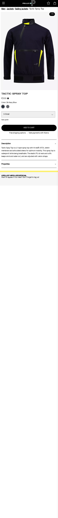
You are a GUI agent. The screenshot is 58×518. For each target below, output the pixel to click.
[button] (3, 3)
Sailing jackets (21, 9)
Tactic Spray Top (36, 9)
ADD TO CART (29, 128)
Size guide (4, 120)
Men (3, 9)
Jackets (10, 9)
